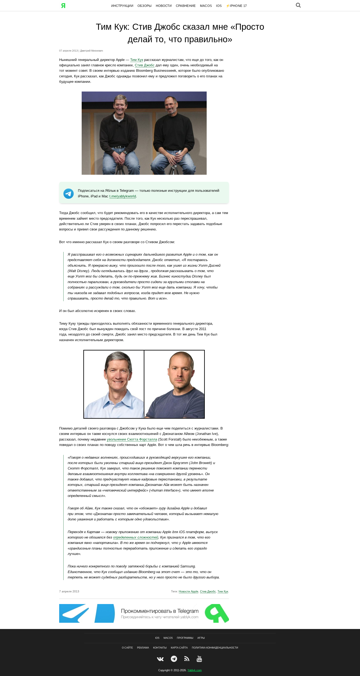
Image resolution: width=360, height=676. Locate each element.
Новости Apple (188, 591)
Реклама (143, 647)
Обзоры (145, 5)
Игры (201, 637)
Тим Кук (136, 60)
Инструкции (122, 5)
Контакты (160, 647)
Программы (185, 637)
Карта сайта (179, 647)
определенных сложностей (135, 537)
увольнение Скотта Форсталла (132, 439)
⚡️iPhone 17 (236, 5)
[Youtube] (200, 658)
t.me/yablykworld (122, 196)
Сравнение (186, 5)
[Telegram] (174, 658)
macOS (206, 5)
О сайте (127, 647)
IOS (219, 5)
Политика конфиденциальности (215, 647)
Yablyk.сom (195, 670)
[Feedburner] (187, 658)
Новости (164, 5)
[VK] (161, 658)
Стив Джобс (145, 65)
